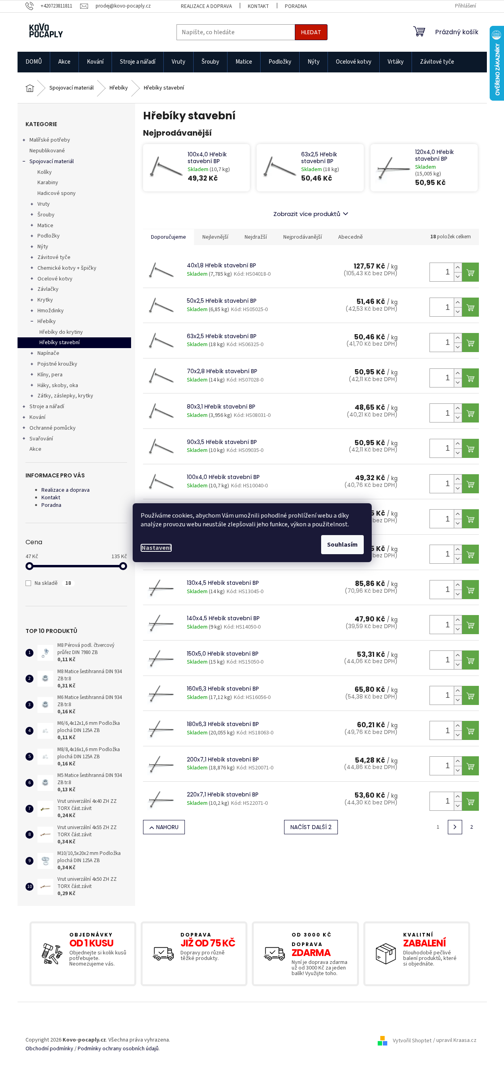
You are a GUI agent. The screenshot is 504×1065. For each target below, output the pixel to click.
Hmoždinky (50, 311)
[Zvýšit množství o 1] (458, 267)
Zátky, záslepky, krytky (65, 396)
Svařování (41, 439)
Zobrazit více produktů (306, 214)
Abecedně (350, 237)
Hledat (311, 32)
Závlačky (48, 289)
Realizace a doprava (206, 6)
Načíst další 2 (310, 827)
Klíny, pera (50, 375)
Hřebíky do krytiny (61, 332)
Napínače (48, 353)
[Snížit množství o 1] (458, 276)
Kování (37, 417)
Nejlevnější (215, 237)
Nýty (42, 247)
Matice (45, 226)
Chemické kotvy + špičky (66, 268)
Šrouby (46, 215)
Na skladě (53, 583)
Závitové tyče (54, 257)
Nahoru (167, 827)
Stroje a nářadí (46, 407)
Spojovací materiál (51, 161)
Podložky (48, 236)
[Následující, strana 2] (455, 827)
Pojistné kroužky (57, 364)
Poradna (296, 6)
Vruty (43, 204)
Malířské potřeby (49, 140)
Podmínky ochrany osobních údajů (118, 1049)
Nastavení (156, 548)
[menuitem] (34, 62)
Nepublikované (47, 151)
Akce (35, 449)
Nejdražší (256, 237)
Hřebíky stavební (59, 343)
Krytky (45, 300)
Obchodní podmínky (49, 1049)
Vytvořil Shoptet (412, 1041)
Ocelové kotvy (55, 279)
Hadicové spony (56, 193)
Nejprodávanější (302, 237)
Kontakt (258, 6)
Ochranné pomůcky (52, 428)
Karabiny (47, 183)
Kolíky (44, 172)
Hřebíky (46, 321)
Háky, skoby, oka (57, 385)
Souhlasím (342, 544)
